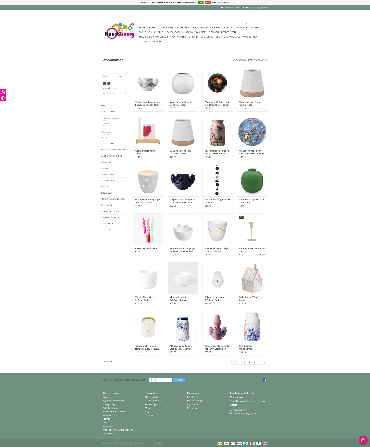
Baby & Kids (145, 32)
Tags (147, 411)
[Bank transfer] (226, 443)
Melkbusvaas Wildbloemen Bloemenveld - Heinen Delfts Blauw (250, 347)
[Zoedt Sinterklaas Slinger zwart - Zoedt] (217, 180)
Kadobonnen (250, 36)
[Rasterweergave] (104, 84)
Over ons (107, 397)
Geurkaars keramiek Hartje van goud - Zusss (147, 347)
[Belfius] (239, 443)
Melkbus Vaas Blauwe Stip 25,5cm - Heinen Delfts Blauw (181, 347)
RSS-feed (149, 415)
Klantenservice (109, 415)
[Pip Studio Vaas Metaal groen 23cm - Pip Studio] (252, 180)
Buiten (104, 137)
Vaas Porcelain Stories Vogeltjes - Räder (181, 103)
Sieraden (214, 32)
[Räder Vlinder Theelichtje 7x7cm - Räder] (148, 278)
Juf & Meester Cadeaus (200, 36)
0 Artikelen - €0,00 (232, 7)
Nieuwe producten (153, 400)
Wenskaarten (178, 36)
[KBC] (245, 443)
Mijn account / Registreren (256, 7)
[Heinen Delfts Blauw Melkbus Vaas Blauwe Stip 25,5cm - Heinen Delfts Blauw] (183, 327)
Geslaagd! (144, 41)
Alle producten (151, 397)
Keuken (105, 129)
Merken (156, 41)
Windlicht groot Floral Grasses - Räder (181, 152)
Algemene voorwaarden (114, 400)
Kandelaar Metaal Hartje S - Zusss (251, 250)
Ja (201, 2)
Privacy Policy (109, 404)
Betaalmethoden (110, 408)
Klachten (107, 426)
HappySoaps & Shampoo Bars (216, 27)
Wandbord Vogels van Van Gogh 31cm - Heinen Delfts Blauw (251, 152)
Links (105, 422)
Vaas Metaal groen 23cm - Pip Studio (251, 201)
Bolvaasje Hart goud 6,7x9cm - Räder (215, 298)
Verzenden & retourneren (114, 411)
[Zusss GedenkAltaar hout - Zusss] (148, 132)
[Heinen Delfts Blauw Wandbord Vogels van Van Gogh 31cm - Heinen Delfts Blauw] (252, 132)
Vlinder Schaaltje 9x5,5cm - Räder (178, 298)
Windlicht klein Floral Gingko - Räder (249, 103)
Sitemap (106, 418)
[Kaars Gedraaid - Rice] (148, 229)
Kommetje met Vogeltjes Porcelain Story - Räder (182, 250)
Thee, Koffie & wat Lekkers (153, 36)
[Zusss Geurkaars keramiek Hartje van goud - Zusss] (148, 327)
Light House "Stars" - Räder (249, 298)
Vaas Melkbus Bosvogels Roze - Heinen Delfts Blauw (217, 152)
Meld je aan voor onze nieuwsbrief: (125, 379)
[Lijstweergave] (108, 84)
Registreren (192, 397)
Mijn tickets (192, 404)
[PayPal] (258, 443)
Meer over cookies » (220, 2)
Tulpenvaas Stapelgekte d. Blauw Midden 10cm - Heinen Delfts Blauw (182, 201)
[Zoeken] (246, 23)
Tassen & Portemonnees (248, 27)
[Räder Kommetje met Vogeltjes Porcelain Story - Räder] (183, 229)
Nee (208, 2)
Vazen (105, 121)
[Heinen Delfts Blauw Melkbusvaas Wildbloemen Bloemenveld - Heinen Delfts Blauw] (252, 327)
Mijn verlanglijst (194, 408)
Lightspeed (161, 443)
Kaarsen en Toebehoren (111, 118)
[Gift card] (252, 443)
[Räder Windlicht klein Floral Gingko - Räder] (252, 83)
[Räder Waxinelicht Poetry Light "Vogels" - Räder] (217, 229)
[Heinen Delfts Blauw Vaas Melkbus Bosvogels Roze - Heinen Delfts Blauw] (217, 132)
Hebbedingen (228, 32)
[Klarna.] (264, 443)
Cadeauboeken (175, 32)
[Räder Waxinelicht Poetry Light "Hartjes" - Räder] (148, 180)
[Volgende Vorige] (264, 362)
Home (142, 27)
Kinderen (159, 32)
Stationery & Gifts (196, 32)
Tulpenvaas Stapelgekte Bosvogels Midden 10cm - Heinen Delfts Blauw (148, 103)
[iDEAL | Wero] (220, 443)
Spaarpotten (107, 123)
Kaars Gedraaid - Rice (146, 248)
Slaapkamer (106, 135)
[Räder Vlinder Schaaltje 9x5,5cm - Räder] (183, 278)
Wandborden (107, 126)
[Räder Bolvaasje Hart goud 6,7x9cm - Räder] (217, 278)
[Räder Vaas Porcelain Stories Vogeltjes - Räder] (183, 83)
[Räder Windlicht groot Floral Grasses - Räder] (183, 132)
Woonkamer (261, 60)
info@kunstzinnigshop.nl (245, 413)
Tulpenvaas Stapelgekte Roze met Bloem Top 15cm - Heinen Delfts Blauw (217, 347)
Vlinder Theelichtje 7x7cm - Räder (144, 298)
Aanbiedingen (151, 404)
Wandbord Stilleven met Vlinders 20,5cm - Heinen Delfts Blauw (217, 103)
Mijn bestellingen (195, 400)
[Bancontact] (232, 443)
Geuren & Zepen (189, 27)
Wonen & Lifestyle (168, 27)
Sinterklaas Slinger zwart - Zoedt (217, 201)
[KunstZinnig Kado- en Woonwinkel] (120, 32)
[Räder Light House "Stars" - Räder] (252, 278)
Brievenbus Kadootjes (228, 36)
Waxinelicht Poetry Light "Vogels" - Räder (217, 250)
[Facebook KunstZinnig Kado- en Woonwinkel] (265, 380)
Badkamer (106, 132)
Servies (151, 27)
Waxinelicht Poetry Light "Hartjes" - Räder (147, 201)
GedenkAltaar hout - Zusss (145, 152)
